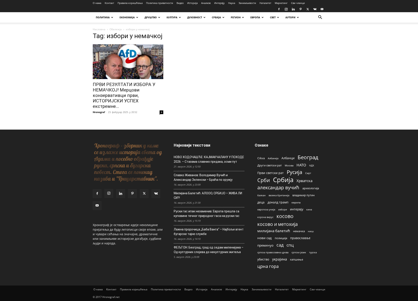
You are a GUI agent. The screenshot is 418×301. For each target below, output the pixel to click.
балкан (261, 195)
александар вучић (278, 187)
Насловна (99, 29)
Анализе (206, 3)
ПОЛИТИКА (103, 17)
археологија (310, 188)
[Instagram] (286, 9)
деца (261, 202)
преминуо (265, 245)
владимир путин (303, 195)
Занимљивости (247, 3)
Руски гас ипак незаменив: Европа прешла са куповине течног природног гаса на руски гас (206, 214)
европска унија (266, 209)
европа (296, 202)
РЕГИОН (236, 17)
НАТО (301, 165)
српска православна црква (272, 252)
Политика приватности (159, 3)
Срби (263, 180)
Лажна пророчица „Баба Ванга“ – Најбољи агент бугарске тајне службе (209, 232)
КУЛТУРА (172, 17)
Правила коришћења (130, 3)
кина (309, 209)
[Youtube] (322, 9)
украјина (279, 259)
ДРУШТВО (151, 17)
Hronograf (99, 112)
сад (279, 245)
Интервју (219, 3)
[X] (307, 9)
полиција (281, 238)
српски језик (299, 252)
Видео (180, 3)
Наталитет (265, 3)
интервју (296, 209)
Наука (231, 3)
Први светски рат (270, 173)
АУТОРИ (290, 17)
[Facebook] (279, 9)
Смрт (308, 173)
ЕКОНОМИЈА (127, 17)
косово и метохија (277, 224)
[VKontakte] (315, 9)
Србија (283, 180)
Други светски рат (269, 165)
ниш (311, 231)
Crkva (261, 158)
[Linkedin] (293, 9)
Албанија (273, 158)
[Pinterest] (300, 9)
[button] (320, 18)
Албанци (288, 158)
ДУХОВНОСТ (194, 17)
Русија (294, 172)
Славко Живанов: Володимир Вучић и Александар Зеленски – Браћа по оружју (203, 177)
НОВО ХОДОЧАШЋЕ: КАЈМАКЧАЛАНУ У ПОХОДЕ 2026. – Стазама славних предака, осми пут (209, 159)
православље (300, 238)
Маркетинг (281, 3)
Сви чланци (298, 3)
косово (284, 216)
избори (282, 209)
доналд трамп (278, 202)
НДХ (311, 165)
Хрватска (304, 180)
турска (313, 252)
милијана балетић (273, 230)
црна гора (268, 266)
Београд (308, 157)
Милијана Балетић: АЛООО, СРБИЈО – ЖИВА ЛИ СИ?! (208, 195)
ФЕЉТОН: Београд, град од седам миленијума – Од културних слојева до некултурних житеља (208, 250)
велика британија (279, 195)
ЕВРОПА (255, 17)
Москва (289, 165)
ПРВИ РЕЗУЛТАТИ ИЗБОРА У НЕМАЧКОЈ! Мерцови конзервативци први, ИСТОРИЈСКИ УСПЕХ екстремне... (124, 95)
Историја (192, 3)
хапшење (296, 259)
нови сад (264, 238)
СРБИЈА (216, 17)
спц (290, 245)
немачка (299, 231)
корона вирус (265, 217)
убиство (263, 259)
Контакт (109, 3)
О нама (97, 3)
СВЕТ (273, 17)
